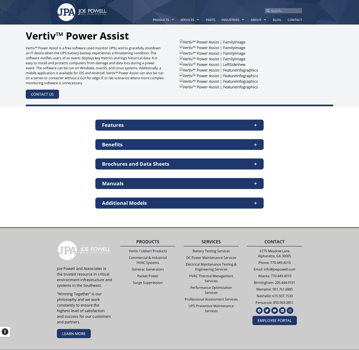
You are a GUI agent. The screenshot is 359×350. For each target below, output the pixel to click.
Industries (230, 20)
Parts (210, 20)
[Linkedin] (282, 310)
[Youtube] (274, 310)
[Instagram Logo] (290, 310)
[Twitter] (267, 310)
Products (161, 20)
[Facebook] (259, 310)
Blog (277, 20)
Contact (295, 20)
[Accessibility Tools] (5, 332)
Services (187, 20)
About (256, 20)
